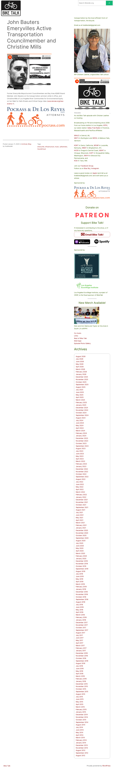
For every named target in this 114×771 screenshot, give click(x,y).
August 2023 (80, 448)
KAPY (91, 153)
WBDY (84, 148)
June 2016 (80, 668)
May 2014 (79, 732)
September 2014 (82, 722)
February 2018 (81, 617)
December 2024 (82, 408)
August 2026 (80, 356)
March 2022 (80, 492)
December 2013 (82, 745)
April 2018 (79, 612)
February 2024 (81, 433)
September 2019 (82, 569)
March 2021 (80, 523)
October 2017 (81, 628)
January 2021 (81, 528)
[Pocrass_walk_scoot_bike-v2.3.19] (36, 127)
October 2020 (81, 535)
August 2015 (80, 694)
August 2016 (80, 663)
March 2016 (80, 676)
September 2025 (82, 384)
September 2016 (82, 661)
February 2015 (81, 709)
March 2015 (80, 707)
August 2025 (80, 387)
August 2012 (80, 755)
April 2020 (80, 551)
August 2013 (80, 750)
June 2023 (80, 454)
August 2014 (80, 725)
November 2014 (82, 717)
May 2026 (79, 364)
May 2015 (79, 702)
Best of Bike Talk (80, 338)
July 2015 (79, 697)
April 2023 (80, 459)
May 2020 (79, 548)
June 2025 (80, 392)
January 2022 (81, 497)
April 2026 (80, 367)
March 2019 (80, 584)
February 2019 (81, 587)
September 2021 (82, 507)
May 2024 (79, 425)
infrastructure (49, 147)
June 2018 (80, 607)
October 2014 (81, 720)
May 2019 (79, 579)
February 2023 (81, 464)
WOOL (95, 138)
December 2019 (82, 561)
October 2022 (81, 474)
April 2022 (80, 489)
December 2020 (82, 530)
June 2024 (80, 423)
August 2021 (80, 510)
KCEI (76, 161)
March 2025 (80, 400)
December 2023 (82, 438)
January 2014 (81, 743)
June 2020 (80, 546)
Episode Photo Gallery (82, 343)
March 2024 (80, 431)
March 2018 (80, 615)
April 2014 (79, 735)
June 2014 (80, 730)
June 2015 (80, 699)
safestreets (63, 147)
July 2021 (79, 512)
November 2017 (82, 625)
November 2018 (82, 594)
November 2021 (82, 502)
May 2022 (79, 487)
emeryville (40, 147)
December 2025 (82, 377)
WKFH (86, 156)
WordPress (106, 766)
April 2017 (79, 643)
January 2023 (81, 466)
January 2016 (81, 681)
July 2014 (79, 727)
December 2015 (82, 684)
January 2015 (81, 712)
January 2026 (81, 374)
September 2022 (82, 477)
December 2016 (82, 653)
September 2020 (82, 538)
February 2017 (81, 648)
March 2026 (80, 369)
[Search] (109, 3)
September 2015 (82, 691)
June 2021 (80, 515)
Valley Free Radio (93, 128)
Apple (95, 173)
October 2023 (81, 443)
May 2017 (79, 640)
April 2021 (79, 520)
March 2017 (80, 645)
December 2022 (82, 469)
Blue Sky (87, 168)
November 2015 (82, 686)
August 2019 (80, 571)
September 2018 (82, 599)
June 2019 (80, 576)
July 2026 (79, 359)
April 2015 (79, 704)
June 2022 (80, 484)
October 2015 (81, 689)
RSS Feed (77, 341)
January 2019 (81, 589)
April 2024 (80, 428)
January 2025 (81, 405)
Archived (24, 144)
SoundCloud (41, 149)
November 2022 (82, 472)
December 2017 (82, 622)
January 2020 (81, 558)
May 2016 (79, 671)
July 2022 (79, 482)
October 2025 (81, 382)
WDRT (101, 150)
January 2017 (81, 651)
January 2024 (81, 436)
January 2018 (81, 620)
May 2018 (79, 610)
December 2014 (82, 714)
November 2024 (82, 410)
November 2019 (82, 564)
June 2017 (79, 638)
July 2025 (79, 390)
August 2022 (80, 479)
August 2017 (80, 633)
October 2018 (81, 597)
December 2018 (82, 592)
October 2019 (81, 566)
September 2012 (82, 753)
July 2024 (79, 420)
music (57, 147)
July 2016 (79, 666)
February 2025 (81, 402)
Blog (29, 144)
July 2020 (79, 543)
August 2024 (81, 418)
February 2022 (81, 495)
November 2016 (82, 656)
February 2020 (81, 556)
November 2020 (82, 533)
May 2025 (79, 395)
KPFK (105, 125)
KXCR (76, 150)
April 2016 (79, 674)
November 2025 (82, 379)
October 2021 (81, 505)
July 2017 (79, 635)
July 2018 (79, 605)
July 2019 (79, 574)
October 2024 (81, 413)
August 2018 (80, 602)
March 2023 (80, 461)
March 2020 (80, 553)
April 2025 (80, 397)
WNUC (76, 135)
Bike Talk (7, 766)
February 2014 (81, 740)
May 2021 (79, 518)
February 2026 (81, 372)
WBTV (76, 138)
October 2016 (81, 658)
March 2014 (80, 737)
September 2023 (82, 446)
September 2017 (82, 630)
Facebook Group (87, 166)
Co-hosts (77, 333)
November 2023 (82, 441)
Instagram (95, 168)
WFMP (96, 145)
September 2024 (82, 415)
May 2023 (79, 456)
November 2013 (82, 748)
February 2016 (81, 679)
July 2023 (79, 451)
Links (76, 336)
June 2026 (80, 361)
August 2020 (80, 541)
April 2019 (79, 581)
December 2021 (82, 500)
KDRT (76, 145)
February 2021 (81, 525)
